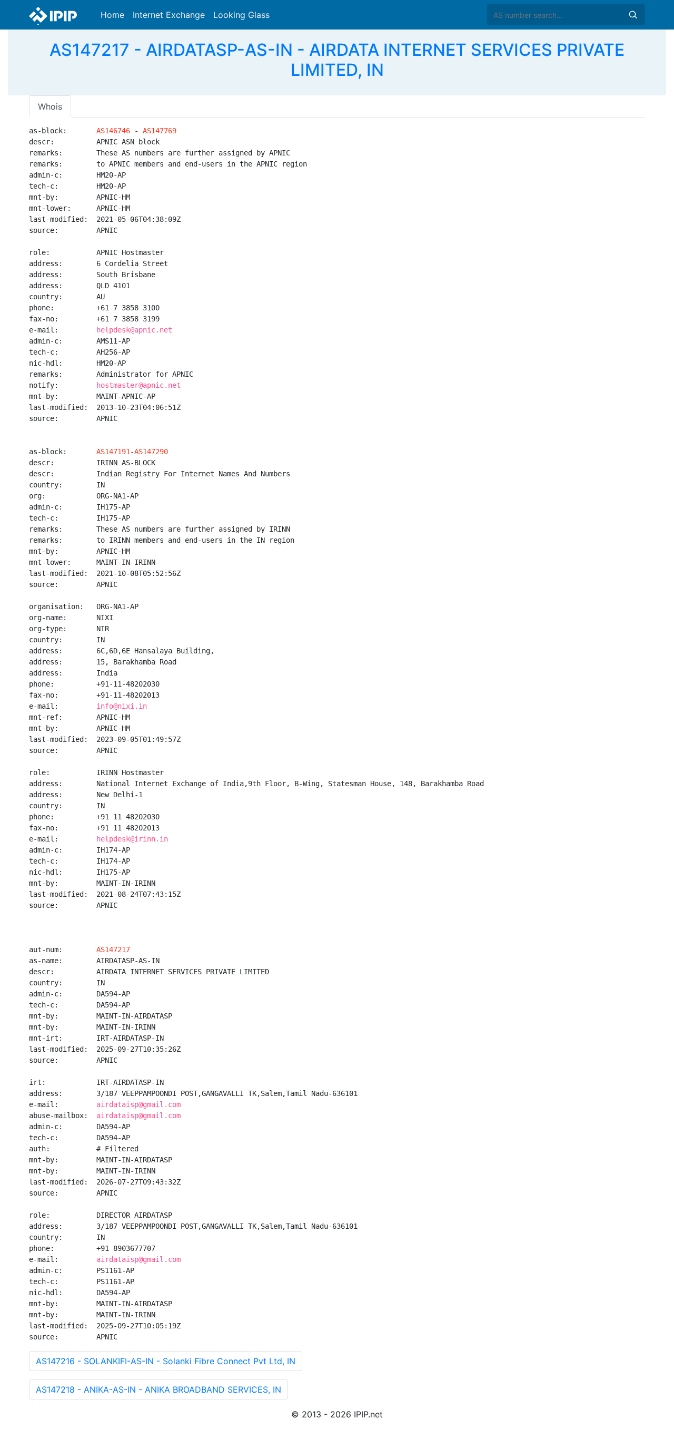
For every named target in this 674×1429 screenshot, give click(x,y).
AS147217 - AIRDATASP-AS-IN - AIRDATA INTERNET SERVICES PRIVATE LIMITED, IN (337, 60)
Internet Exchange (169, 14)
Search (633, 15)
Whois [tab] (50, 106)
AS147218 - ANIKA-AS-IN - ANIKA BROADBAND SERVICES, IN (158, 1389)
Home (112, 14)
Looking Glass (241, 14)
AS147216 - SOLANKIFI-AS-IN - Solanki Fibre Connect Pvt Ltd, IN (165, 1361)
